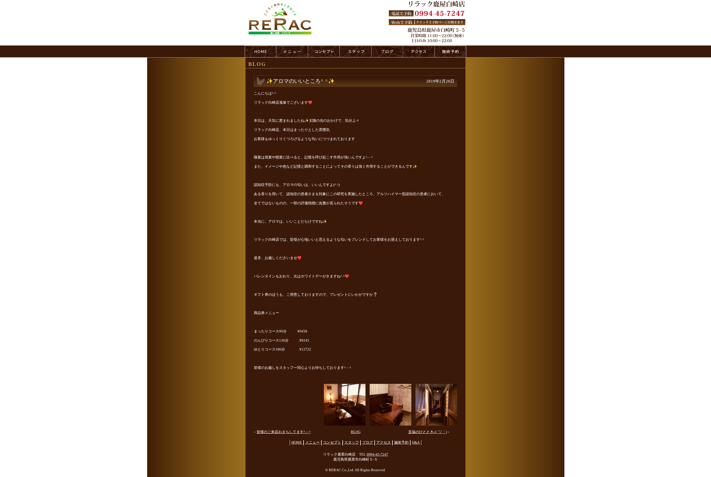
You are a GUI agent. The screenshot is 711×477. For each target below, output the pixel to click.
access (419, 51)
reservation (450, 51)
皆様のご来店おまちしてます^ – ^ (284, 432)
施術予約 (401, 442)
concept (324, 51)
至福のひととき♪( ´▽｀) (427, 432)
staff (355, 51)
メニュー (312, 442)
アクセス (383, 442)
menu (292, 51)
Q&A (416, 442)
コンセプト (332, 442)
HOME (260, 51)
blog (387, 51)
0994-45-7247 (377, 454)
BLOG (355, 432)
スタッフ (351, 442)
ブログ (367, 442)
